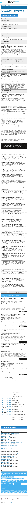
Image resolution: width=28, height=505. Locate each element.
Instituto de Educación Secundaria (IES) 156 (11, 267)
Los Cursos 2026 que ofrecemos (19, 498)
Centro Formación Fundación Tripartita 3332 (11, 156)
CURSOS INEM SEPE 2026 (7, 5)
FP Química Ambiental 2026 (7, 456)
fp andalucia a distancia (7, 483)
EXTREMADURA (10, 409)
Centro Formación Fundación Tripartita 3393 (11, 208)
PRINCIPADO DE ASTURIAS (13, 404)
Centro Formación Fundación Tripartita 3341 (11, 169)
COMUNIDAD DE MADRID (12, 383)
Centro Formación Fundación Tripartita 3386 (11, 203)
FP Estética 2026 (5, 439)
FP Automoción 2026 (6, 436)
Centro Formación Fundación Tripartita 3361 (11, 180)
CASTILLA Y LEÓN (11, 392)
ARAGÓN (9, 398)
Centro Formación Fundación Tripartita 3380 (11, 197)
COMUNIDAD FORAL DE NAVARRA (12, 407)
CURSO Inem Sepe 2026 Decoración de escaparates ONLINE (12, 478)
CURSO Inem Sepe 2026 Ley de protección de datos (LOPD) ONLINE (13, 315)
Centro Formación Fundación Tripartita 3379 (11, 191)
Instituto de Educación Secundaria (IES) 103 (11, 278)
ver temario (22, 311)
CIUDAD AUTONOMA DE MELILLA (12, 420)
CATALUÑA (9, 381)
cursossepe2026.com (9, 502)
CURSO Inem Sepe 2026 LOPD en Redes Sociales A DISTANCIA (12, 299)
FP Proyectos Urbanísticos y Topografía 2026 (11, 453)
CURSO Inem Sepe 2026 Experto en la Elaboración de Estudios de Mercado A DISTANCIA (13, 481)
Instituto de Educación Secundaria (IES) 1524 (11, 284)
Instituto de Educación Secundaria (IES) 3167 (11, 229)
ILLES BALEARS (10, 402)
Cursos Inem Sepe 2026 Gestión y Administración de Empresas (13, 474)
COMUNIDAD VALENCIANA (13, 386)
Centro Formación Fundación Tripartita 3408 (11, 219)
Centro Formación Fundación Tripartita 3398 (11, 213)
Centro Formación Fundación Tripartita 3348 (11, 174)
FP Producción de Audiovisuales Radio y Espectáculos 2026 (14, 449)
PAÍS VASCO (9, 388)
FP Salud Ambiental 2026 (7, 459)
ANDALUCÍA (9, 385)
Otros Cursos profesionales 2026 (7, 476)
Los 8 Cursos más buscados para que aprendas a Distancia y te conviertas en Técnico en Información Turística (12, 487)
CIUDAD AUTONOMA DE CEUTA (14, 417)
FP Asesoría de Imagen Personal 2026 (10, 433)
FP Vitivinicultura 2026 (6, 465)
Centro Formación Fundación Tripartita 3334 (11, 162)
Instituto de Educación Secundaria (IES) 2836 (11, 272)
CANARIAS (9, 394)
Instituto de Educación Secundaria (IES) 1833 (11, 234)
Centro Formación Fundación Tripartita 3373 (11, 185)
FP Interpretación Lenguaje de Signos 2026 (11, 442)
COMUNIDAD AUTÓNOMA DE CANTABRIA (13, 412)
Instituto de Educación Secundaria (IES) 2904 (11, 260)
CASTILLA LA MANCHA (12, 396)
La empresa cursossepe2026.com (8, 499)
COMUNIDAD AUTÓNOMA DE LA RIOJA (13, 415)
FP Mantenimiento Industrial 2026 (9, 445)
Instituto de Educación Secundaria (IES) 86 (11, 240)
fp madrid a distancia (17, 483)
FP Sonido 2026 (5, 361)
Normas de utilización (6, 498)
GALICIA (8, 390)
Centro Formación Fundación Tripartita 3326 (11, 150)
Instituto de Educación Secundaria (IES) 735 (11, 224)
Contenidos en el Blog (9, 427)
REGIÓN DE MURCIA (11, 400)
